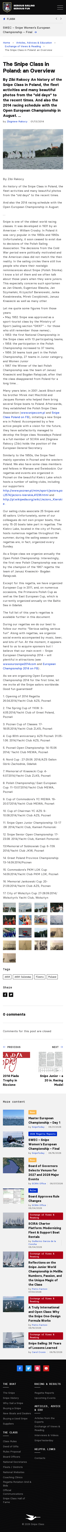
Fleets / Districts (13, 1467)
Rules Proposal (12, 1451)
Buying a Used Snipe (15, 1418)
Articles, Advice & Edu (47, 1408)
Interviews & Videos (46, 1435)
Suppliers (8, 1423)
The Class (10, 1432)
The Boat (9, 1384)
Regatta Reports (44, 1392)
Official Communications (13, 1491)
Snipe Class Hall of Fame (14, 1500)
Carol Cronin (38, 1352)
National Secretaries (15, 1461)
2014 (7, 976)
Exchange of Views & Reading (23, 46)
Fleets (40, 976)
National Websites (13, 1472)
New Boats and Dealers (17, 1413)
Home (6, 42)
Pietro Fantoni (39, 1289)
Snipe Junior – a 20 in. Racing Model (51, 1080)
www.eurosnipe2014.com (19, 664)
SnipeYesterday (43, 1440)
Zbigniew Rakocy (17, 121)
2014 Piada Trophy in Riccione (11, 1080)
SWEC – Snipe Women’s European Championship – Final (43, 1144)
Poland (52, 976)
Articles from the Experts (44, 1419)
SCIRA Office (38, 1183)
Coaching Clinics (13, 1477)
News (32, 1112)
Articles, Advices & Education (34, 42)
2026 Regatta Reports (43, 1133)
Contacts (39, 1458)
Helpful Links (44, 1449)
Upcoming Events (45, 1398)
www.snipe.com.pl (33, 412)
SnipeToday (38, 1126)
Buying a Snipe (12, 1408)
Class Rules (10, 1441)
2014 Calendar (22, 976)
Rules (33, 1190)
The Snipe (9, 1392)
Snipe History (11, 1398)
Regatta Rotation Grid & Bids (17, 1483)
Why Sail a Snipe (13, 1403)
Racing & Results (47, 1384)
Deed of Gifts (11, 1446)
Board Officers (11, 1456)
